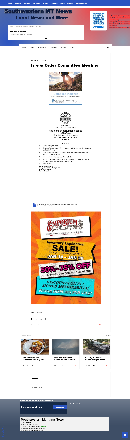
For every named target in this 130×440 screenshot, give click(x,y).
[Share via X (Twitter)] (36, 319)
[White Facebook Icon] (71, 403)
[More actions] (100, 60)
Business (63, 47)
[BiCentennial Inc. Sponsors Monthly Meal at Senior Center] (35, 347)
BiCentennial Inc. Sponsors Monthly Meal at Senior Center (34, 359)
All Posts (23, 47)
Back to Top (3, 431)
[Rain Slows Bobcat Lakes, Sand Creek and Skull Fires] (66, 347)
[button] (108, 47)
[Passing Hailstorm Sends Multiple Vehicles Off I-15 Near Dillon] (96, 347)
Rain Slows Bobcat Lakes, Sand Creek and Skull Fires (65, 359)
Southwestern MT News (38, 11)
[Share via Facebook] (31, 319)
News (32, 47)
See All (108, 335)
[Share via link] (45, 319)
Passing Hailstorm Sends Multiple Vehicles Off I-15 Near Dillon (96, 359)
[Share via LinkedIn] (41, 319)
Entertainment (41, 47)
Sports (72, 47)
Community (53, 47)
